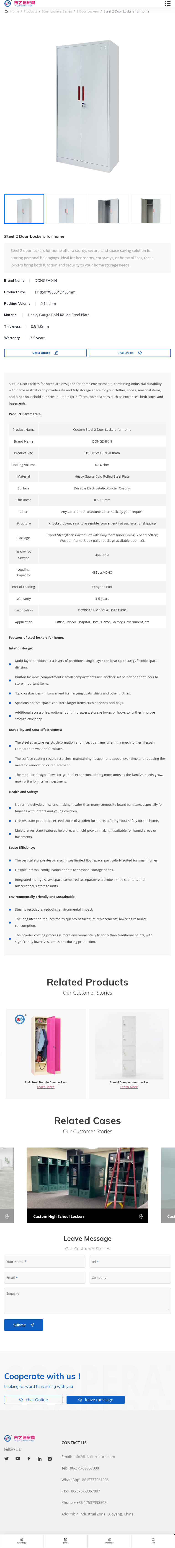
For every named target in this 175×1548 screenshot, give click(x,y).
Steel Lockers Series (57, 11)
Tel (94, 1261)
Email (10, 1277)
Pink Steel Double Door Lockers (46, 1082)
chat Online (33, 1399)
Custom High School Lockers (88, 1216)
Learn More (45, 1087)
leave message (95, 1399)
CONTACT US (74, 1442)
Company (99, 1277)
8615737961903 (95, 1479)
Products (30, 11)
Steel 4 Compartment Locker (129, 1082)
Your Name (14, 1261)
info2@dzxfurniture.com (94, 1456)
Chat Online (130, 353)
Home (14, 11)
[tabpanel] (87, 106)
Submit (23, 1325)
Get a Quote (45, 353)
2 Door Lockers (88, 11)
